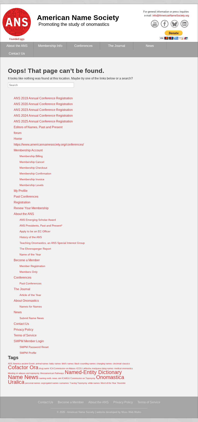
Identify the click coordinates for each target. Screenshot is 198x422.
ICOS (79, 368)
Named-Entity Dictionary (93, 372)
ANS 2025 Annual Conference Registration (43, 121)
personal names (32, 383)
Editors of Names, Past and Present (38, 127)
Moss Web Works (131, 412)
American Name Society (78, 17)
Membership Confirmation (35, 173)
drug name (44, 368)
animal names (42, 363)
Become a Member (27, 260)
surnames (64, 383)
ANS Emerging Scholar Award (38, 219)
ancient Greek (28, 363)
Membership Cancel (32, 161)
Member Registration (32, 266)
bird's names (68, 363)
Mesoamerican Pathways (52, 373)
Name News (23, 377)
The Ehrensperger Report (35, 248)
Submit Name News (32, 318)
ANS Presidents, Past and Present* (41, 225)
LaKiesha (86, 368)
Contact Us (17, 53)
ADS (10, 363)
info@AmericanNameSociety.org (171, 15)
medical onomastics (123, 368)
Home (18, 138)
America (17, 363)
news (54, 378)
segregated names (50, 383)
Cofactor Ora (23, 367)
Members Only (29, 271)
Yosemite (121, 383)
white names (94, 383)
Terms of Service (25, 335)
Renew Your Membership (31, 208)
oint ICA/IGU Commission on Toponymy (76, 378)
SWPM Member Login (29, 341)
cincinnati (117, 363)
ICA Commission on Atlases (63, 368)
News (150, 46)
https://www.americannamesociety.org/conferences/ (49, 144)
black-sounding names (85, 363)
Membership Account (28, 150)
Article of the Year (30, 294)
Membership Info (50, 46)
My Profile (20, 190)
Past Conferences (26, 196)
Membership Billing (31, 156)
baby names (55, 363)
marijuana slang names (103, 368)
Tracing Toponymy (78, 383)
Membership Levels (32, 185)
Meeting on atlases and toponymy (23, 373)
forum (17, 133)
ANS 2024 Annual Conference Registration (43, 115)
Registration (22, 202)
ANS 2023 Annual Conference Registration (43, 109)
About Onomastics (26, 300)
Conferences (83, 46)
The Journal (116, 46)
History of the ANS (31, 237)
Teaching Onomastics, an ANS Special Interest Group (52, 242)
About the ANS (16, 46)
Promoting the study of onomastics (73, 24)
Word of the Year (108, 383)
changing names (104, 363)
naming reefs (45, 378)
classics (126, 363)
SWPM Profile (28, 352)
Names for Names (31, 306)
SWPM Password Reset (34, 347)
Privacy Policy (23, 329)
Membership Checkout (33, 167)
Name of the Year (30, 254)
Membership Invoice (32, 179)
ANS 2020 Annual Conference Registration (43, 104)
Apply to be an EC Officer (35, 231)
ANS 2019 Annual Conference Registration (43, 98)
